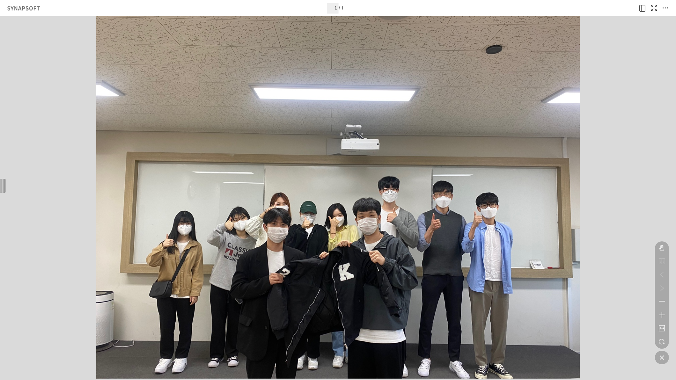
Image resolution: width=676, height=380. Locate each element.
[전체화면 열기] (653, 8)
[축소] (662, 301)
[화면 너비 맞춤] (662, 328)
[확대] (662, 315)
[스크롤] (662, 248)
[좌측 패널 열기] (642, 8)
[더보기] (665, 8)
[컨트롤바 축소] (662, 357)
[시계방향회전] (662, 341)
